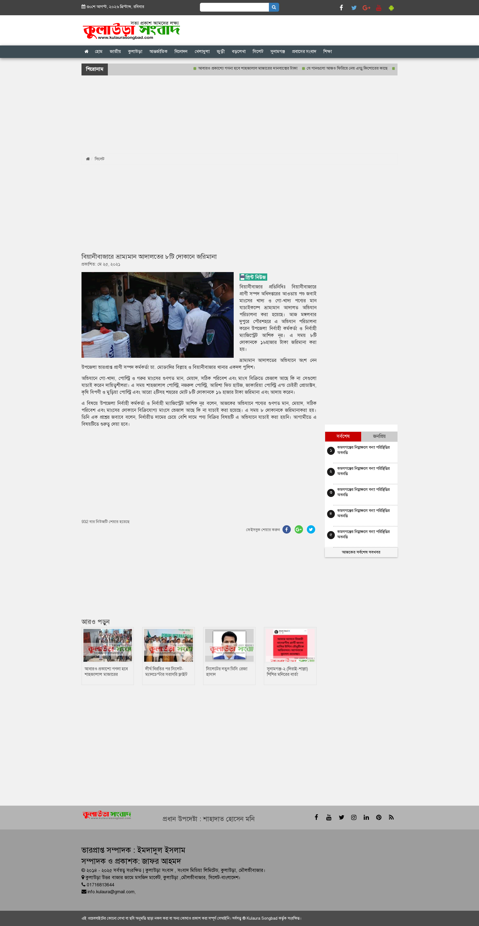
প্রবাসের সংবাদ (304, 51)
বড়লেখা (239, 51)
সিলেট (258, 51)
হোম (99, 51)
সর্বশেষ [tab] (343, 436)
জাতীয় (115, 51)
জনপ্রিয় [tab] (379, 436)
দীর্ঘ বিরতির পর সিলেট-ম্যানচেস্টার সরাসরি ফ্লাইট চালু (166, 674)
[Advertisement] (166, 114)
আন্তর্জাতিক (158, 51)
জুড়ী (221, 51)
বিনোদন (181, 51)
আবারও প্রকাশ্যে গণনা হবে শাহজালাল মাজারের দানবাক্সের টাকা (229, 68)
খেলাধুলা (202, 51)
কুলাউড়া (135, 51)
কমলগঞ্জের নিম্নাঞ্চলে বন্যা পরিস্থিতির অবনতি (363, 450)
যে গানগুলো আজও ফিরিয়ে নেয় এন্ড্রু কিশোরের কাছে (328, 68)
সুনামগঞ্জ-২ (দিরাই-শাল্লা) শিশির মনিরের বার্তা (287, 671)
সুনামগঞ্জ (278, 51)
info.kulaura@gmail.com (111, 892)
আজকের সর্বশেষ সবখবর (361, 552)
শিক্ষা (327, 51)
